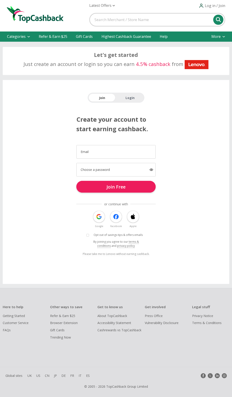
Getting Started (14, 316)
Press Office (154, 316)
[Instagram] (224, 375)
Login (130, 98)
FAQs (7, 330)
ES (88, 375)
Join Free (116, 187)
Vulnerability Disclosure (162, 323)
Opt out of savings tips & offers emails (118, 235)
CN (47, 375)
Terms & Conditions (207, 323)
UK (29, 375)
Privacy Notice (202, 316)
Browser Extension (64, 323)
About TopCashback (112, 316)
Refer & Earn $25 (53, 36)
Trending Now (60, 337)
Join (102, 98)
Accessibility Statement (114, 323)
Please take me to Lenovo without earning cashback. (116, 254)
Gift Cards (84, 36)
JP (55, 375)
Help (164, 36)
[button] (102, 5)
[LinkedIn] (217, 375)
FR (72, 375)
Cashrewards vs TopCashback (119, 330)
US (38, 375)
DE (63, 375)
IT (80, 375)
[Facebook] (203, 375)
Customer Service (16, 323)
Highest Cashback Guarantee (126, 36)
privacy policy (126, 246)
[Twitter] (210, 375)
